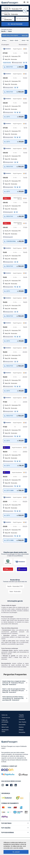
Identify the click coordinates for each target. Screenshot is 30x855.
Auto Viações (22, 722)
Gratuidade (22, 719)
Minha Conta (5, 727)
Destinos (21, 727)
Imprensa (4, 724)
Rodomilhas (22, 732)
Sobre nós (4, 715)
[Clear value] (12, 19)
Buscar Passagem (16, 24)
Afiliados (21, 729)
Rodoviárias (22, 724)
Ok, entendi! (16, 852)
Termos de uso (6, 717)
